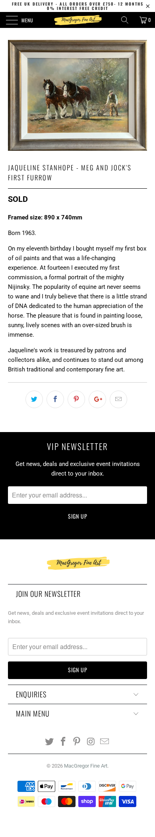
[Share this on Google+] (97, 399)
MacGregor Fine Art (85, 766)
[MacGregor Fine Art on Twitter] (50, 742)
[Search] (127, 20)
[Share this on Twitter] (34, 399)
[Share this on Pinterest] (76, 399)
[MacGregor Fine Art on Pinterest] (77, 742)
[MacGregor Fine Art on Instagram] (91, 742)
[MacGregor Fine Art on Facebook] (63, 742)
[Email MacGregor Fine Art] (105, 742)
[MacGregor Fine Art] (77, 20)
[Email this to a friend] (118, 399)
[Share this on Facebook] (55, 399)
